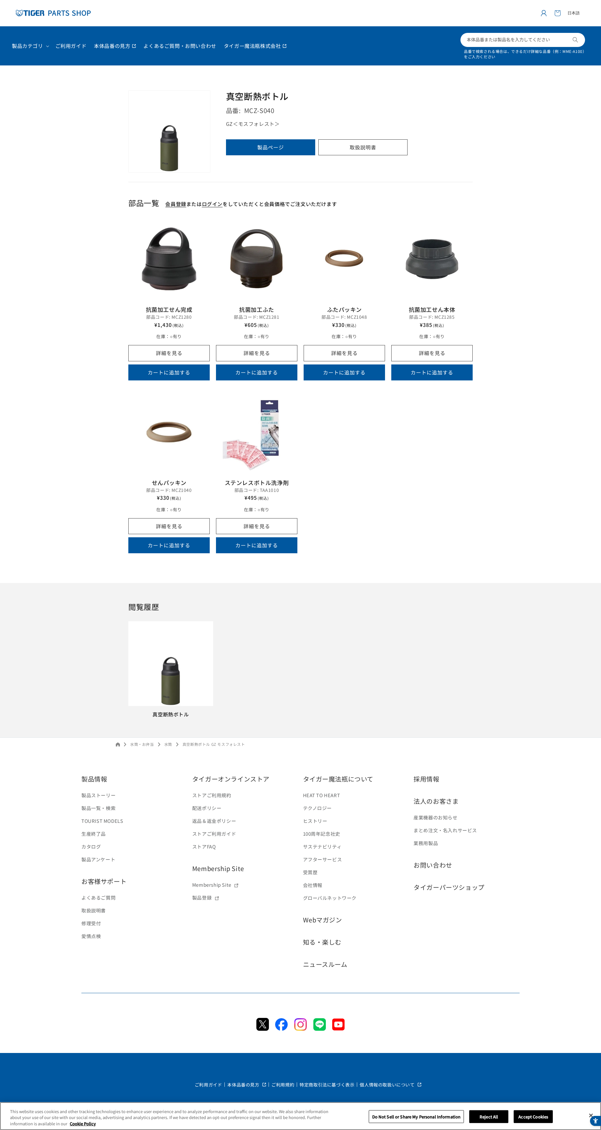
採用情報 (426, 778)
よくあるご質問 (98, 897)
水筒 (168, 744)
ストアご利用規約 (211, 795)
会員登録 (175, 204)
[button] (557, 13)
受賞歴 (310, 872)
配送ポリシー (207, 808)
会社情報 (312, 885)
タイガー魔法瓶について (338, 778)
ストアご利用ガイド (214, 833)
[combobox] (522, 40)
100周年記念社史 (321, 833)
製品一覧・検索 (98, 808)
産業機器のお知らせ (435, 817)
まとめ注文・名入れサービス (445, 830)
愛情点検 (91, 936)
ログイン (212, 204)
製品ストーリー (98, 795)
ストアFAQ (204, 846)
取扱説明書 (363, 147)
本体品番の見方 (243, 1084)
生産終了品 (93, 833)
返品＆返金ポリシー (214, 821)
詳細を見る (169, 353)
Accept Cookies (533, 1116)
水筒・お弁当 (142, 744)
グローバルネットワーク (330, 898)
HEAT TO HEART (321, 795)
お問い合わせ (433, 864)
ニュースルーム (325, 964)
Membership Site (218, 868)
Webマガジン (322, 919)
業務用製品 (426, 843)
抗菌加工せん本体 (432, 309)
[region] (300, 1116)
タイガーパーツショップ (449, 887)
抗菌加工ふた (256, 309)
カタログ (91, 846)
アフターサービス (322, 859)
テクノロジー (317, 808)
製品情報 (94, 778)
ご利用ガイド (208, 1084)
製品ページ (270, 147)
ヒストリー (315, 821)
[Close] (591, 1115)
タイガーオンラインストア (231, 778)
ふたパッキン (344, 309)
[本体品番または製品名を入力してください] (575, 40)
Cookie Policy (83, 1124)
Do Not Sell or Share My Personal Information (416, 1116)
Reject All (489, 1116)
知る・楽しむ (322, 942)
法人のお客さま (436, 801)
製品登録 (202, 897)
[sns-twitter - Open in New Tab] (262, 1028)
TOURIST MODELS (102, 821)
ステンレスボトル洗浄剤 (257, 482)
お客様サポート (103, 881)
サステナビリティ (322, 846)
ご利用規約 (282, 1084)
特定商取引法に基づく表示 (327, 1084)
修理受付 (91, 923)
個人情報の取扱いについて (388, 1084)
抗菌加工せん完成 (169, 309)
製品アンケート (98, 859)
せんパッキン (169, 482)
